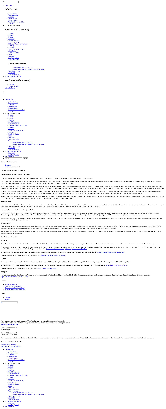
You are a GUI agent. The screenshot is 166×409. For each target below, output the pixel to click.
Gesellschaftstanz (13, 42)
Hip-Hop (11, 46)
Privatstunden (12, 18)
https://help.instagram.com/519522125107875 (15, 277)
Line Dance (12, 51)
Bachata (10, 33)
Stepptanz (11, 56)
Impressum (8, 297)
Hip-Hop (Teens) (13, 86)
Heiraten (11, 17)
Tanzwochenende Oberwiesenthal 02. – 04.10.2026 (28, 69)
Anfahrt (10, 24)
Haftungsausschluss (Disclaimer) (14, 288)
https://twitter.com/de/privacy (47, 268)
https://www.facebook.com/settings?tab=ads (110, 252)
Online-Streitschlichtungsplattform (15, 289)
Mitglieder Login (10, 88)
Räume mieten (12, 20)
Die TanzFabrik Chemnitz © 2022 (11, 346)
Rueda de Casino (13, 52)
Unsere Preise (12, 13)
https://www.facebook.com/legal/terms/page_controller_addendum (66, 249)
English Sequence (13, 40)
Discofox (11, 39)
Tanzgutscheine (13, 15)
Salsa (10, 54)
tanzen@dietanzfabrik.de (8, 344)
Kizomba (11, 47)
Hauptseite (8, 165)
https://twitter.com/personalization (116, 265)
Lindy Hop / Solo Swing (15, 49)
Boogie (10, 37)
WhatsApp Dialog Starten (9, 324)
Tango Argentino (13, 58)
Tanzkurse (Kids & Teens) (13, 76)
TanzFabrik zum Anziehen (16, 22)
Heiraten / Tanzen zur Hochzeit (17, 44)
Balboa (10, 35)
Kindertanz (11, 84)
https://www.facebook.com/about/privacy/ (52, 255)
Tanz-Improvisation (14, 74)
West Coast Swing (14, 71)
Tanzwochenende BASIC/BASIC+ (23, 67)
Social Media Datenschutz (12, 286)
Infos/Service (9, 5)
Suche (25, 158)
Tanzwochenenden (14, 59)
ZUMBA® (11, 73)
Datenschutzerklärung (11, 284)
